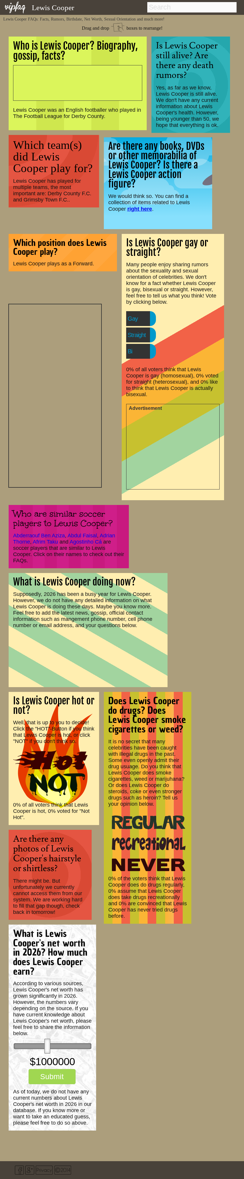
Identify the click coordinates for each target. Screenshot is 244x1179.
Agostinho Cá (86, 542)
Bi (130, 351)
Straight (137, 335)
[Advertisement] (55, 395)
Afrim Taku (45, 542)
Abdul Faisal (82, 536)
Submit (52, 1076)
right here (139, 209)
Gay (133, 318)
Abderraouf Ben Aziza (39, 536)
